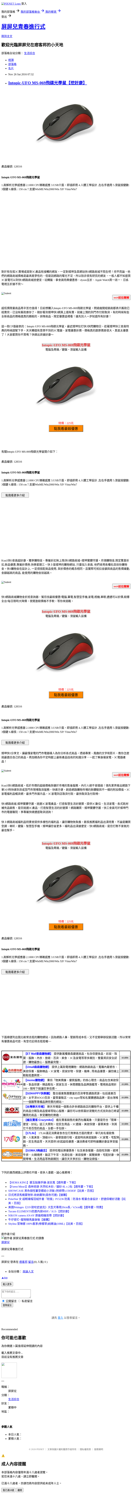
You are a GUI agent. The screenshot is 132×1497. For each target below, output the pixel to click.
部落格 (12, 64)
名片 (11, 68)
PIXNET (40, 1449)
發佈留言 (7, 1305)
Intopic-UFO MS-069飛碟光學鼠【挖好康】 (47, 83)
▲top (4, 1277)
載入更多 (7, 1284)
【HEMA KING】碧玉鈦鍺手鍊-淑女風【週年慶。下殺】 (42, 1182)
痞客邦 (23, 1261)
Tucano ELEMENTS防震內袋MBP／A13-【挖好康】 (39, 1211)
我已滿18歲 (8, 1490)
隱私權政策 (85, 1449)
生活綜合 (29, 53)
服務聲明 (98, 1449)
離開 (20, 1490)
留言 (31, 1261)
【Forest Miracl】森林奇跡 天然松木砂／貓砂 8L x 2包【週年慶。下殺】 (51, 1186)
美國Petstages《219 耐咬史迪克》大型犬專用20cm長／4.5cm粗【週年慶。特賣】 (56, 1207)
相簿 (11, 60)
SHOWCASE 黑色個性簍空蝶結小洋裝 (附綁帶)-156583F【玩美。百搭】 (51, 1190)
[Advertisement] (66, 239)
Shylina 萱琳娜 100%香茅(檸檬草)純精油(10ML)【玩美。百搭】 (46, 1223)
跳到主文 (6, 36)
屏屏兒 (5, 1242)
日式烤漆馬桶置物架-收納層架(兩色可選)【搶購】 (38, 1194)
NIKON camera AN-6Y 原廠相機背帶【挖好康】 (36, 1215)
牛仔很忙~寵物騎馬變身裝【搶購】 (29, 1219)
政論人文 (28, 1271)
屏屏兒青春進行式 (23, 27)
